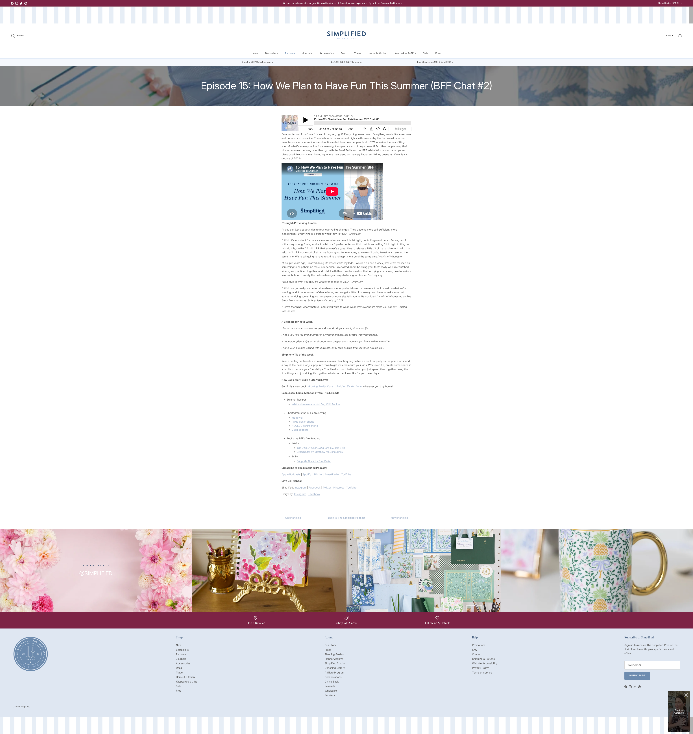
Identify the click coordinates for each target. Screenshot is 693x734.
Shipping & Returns (483, 658)
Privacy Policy (480, 667)
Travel (357, 53)
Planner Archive (334, 658)
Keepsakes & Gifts (405, 53)
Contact (476, 654)
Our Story (330, 645)
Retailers (330, 695)
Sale (425, 53)
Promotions (478, 645)
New (255, 53)
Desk (344, 53)
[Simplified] (346, 35)
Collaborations (333, 677)
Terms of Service (482, 672)
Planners (290, 53)
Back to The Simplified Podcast (346, 517)
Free (438, 53)
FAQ (474, 649)
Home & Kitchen (378, 53)
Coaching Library (335, 667)
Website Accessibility (484, 663)
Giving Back (332, 681)
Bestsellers (271, 53)
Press (328, 649)
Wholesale (331, 690)
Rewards (330, 686)
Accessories (326, 53)
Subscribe (637, 676)
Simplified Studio (335, 663)
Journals (307, 53)
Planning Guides (334, 654)
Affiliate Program (334, 672)
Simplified (25, 706)
